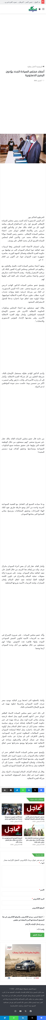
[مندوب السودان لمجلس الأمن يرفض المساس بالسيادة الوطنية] (34, 809)
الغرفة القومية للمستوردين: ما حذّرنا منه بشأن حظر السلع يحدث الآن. (12, 840)
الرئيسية (39, 66)
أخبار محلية (31, 66)
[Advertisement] (23, 38)
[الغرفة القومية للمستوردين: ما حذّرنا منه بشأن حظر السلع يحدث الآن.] (12, 830)
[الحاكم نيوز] (33, 9)
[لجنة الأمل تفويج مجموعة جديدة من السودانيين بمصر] (12, 809)
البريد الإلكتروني (38, 899)
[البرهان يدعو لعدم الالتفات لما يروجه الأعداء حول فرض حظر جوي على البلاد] (34, 830)
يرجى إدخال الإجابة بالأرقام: (34, 924)
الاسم (41, 890)
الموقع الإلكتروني (38, 908)
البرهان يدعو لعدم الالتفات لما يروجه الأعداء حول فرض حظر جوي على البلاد (34, 840)
